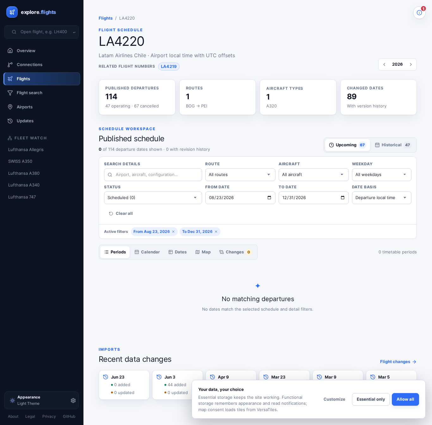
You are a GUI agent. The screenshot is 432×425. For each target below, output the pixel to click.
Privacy (49, 416)
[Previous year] (384, 64)
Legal (30, 416)
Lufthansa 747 (22, 196)
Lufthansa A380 (24, 173)
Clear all (124, 213)
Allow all (405, 399)
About (13, 416)
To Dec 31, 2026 (197, 231)
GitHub (69, 416)
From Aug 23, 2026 (151, 231)
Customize (334, 399)
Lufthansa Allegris (26, 149)
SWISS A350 (20, 161)
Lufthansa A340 (24, 184)
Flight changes (395, 361)
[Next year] (411, 64)
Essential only (371, 399)
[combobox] (46, 32)
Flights (106, 18)
